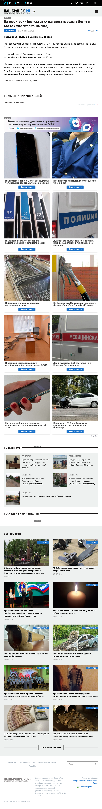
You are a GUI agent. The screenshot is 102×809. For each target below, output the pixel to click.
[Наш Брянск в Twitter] (76, 3)
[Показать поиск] (95, 3)
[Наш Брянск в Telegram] (86, 3)
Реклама (32, 766)
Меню (96, 11)
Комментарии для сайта (88, 105)
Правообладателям (27, 762)
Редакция (12, 762)
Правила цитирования (47, 762)
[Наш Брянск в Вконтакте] (81, 3)
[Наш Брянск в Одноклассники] (71, 3)
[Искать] (95, 764)
